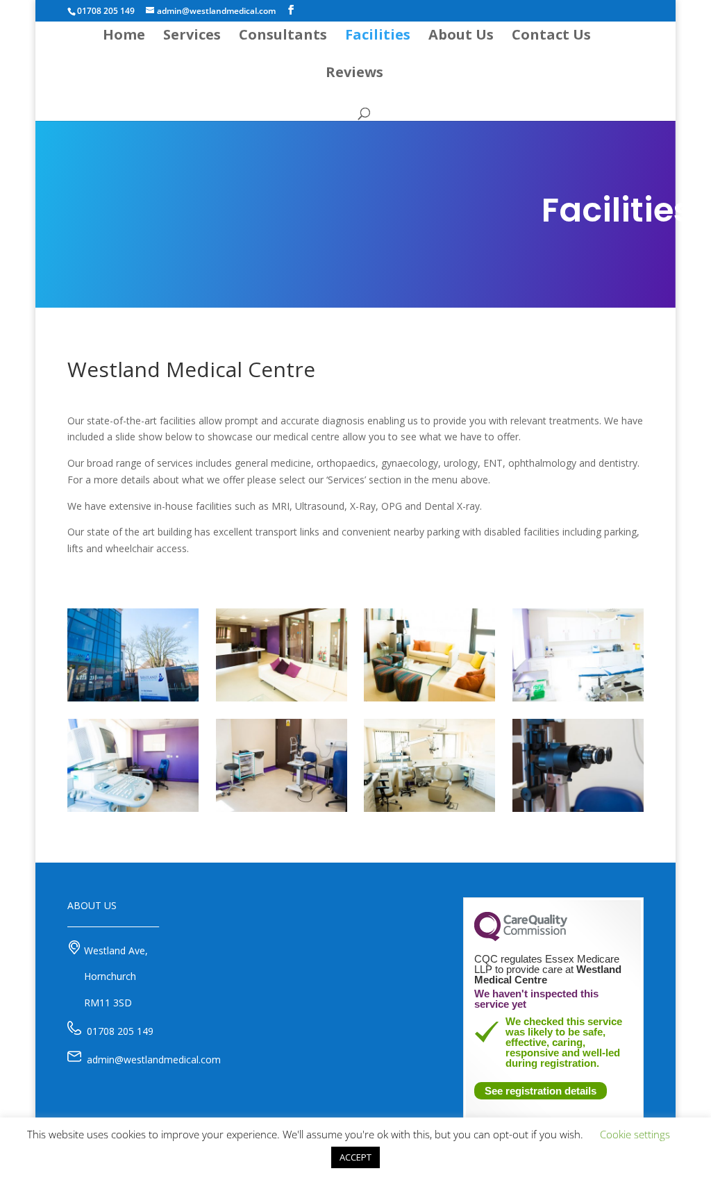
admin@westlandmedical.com (154, 1059)
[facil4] (133, 808)
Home (124, 37)
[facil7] (281, 808)
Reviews (354, 74)
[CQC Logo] (520, 937)
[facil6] (429, 808)
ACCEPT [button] (355, 1157)
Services (192, 37)
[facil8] (578, 808)
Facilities (377, 37)
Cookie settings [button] (635, 1134)
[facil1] (133, 697)
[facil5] (578, 697)
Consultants (283, 37)
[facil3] (281, 697)
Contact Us (551, 37)
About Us (461, 37)
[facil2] (429, 697)
